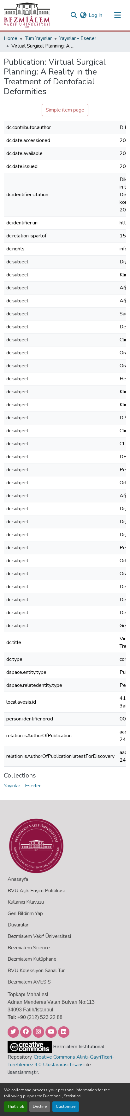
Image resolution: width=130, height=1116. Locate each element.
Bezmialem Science (29, 947)
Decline (40, 1106)
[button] (27, 15)
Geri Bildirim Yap (25, 913)
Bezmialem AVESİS (29, 981)
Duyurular (18, 924)
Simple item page (65, 109)
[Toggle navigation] (117, 15)
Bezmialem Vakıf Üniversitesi (39, 936)
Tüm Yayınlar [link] (38, 38)
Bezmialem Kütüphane (32, 959)
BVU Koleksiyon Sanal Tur (36, 970)
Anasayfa (18, 879)
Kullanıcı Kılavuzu (26, 902)
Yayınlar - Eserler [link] (77, 38)
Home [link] (10, 38)
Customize (65, 1106)
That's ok (16, 1106)
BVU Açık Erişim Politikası (36, 890)
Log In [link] (95, 15)
